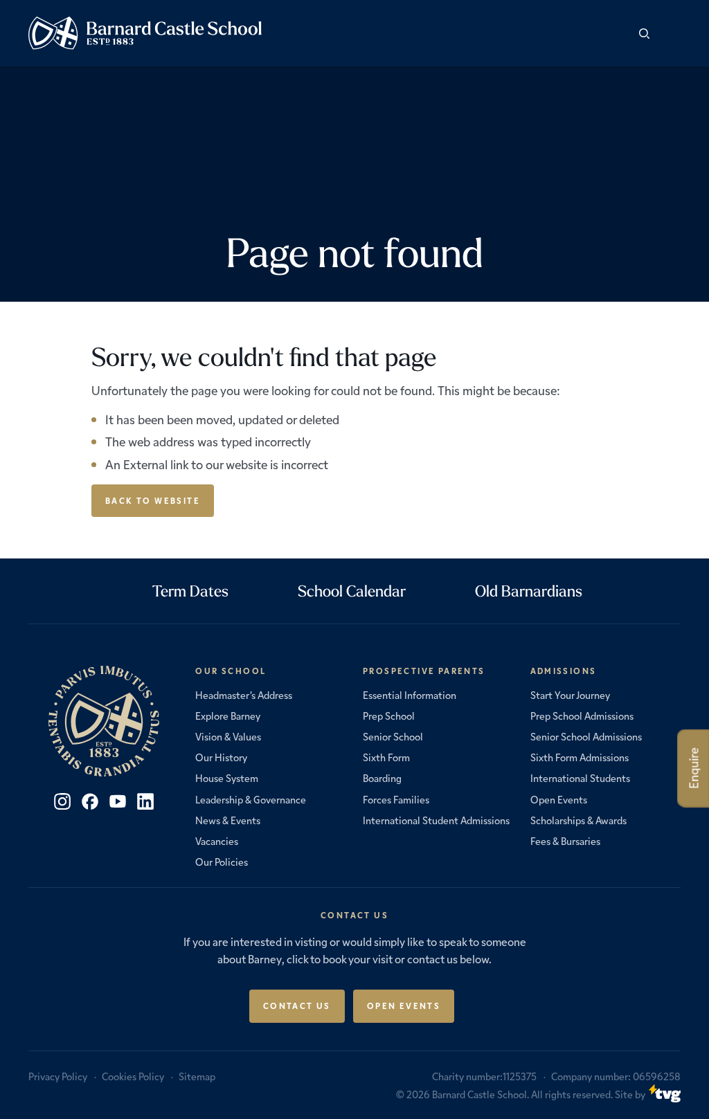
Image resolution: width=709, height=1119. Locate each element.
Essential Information (409, 695)
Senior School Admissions (586, 736)
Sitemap (197, 1076)
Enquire (693, 768)
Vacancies (216, 841)
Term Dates (190, 591)
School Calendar (352, 591)
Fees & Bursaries (565, 841)
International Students (580, 778)
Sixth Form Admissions (579, 757)
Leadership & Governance (250, 799)
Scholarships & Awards (578, 820)
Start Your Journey (570, 695)
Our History (221, 757)
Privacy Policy (57, 1076)
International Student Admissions (436, 820)
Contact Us (297, 1005)
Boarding (382, 778)
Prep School (389, 715)
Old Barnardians (528, 591)
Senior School (393, 736)
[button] (670, 33)
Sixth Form (386, 757)
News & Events (227, 820)
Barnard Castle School (479, 1094)
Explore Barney (227, 715)
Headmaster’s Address (243, 695)
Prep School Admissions (582, 715)
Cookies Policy (133, 1076)
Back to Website (152, 500)
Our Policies (221, 861)
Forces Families (396, 799)
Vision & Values (228, 736)
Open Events (558, 799)
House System (226, 778)
